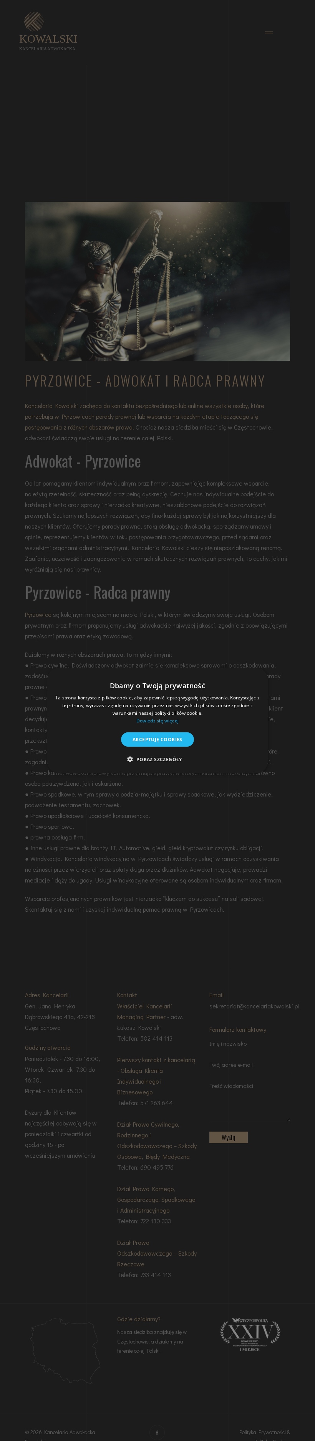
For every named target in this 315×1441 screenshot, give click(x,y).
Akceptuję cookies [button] (157, 739)
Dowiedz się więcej (157, 720)
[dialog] (157, 720)
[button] (157, 758)
